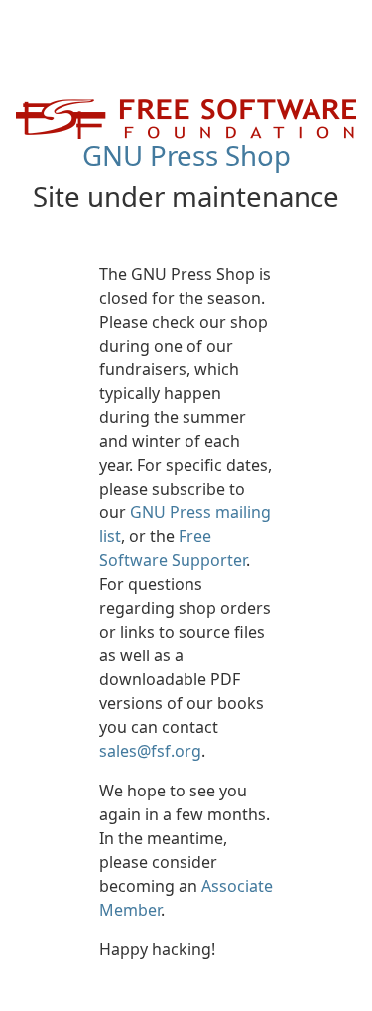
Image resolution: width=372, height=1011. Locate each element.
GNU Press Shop (186, 155)
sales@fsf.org (150, 751)
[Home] (186, 117)
